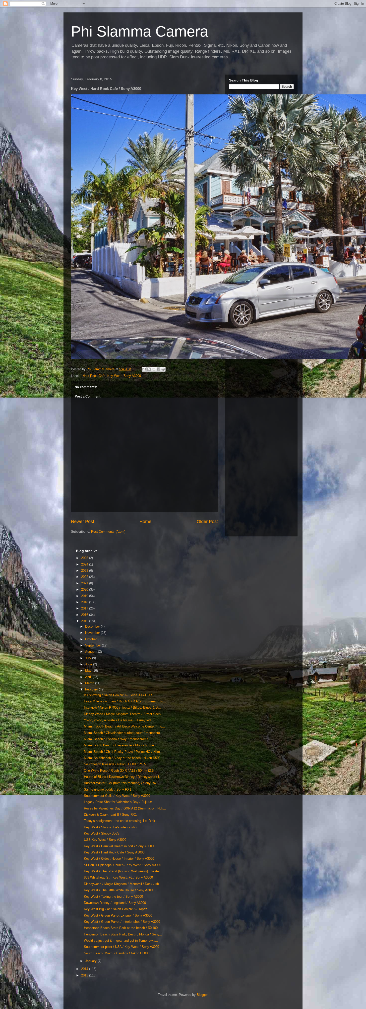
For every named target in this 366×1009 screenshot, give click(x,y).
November (93, 633)
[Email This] (144, 369)
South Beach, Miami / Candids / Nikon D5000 (116, 953)
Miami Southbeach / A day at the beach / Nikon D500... (123, 758)
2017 (85, 608)
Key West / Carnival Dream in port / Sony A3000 (119, 846)
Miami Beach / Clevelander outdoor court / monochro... (123, 733)
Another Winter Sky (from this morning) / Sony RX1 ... (123, 783)
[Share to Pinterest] (163, 369)
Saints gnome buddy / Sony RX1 (107, 789)
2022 (85, 577)
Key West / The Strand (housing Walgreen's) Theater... (123, 871)
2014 (85, 969)
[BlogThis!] (148, 369)
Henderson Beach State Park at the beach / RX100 (121, 928)
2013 (85, 975)
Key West (114, 376)
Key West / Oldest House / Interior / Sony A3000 (119, 858)
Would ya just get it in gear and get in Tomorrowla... (121, 940)
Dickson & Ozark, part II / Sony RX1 (110, 814)
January (91, 961)
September (93, 645)
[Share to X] (153, 369)
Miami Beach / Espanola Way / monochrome (116, 739)
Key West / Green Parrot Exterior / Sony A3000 (118, 915)
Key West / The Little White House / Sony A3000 (119, 890)
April (89, 677)
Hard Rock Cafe (93, 376)
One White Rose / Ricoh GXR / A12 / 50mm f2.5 (119, 770)
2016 (85, 615)
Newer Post (82, 521)
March (90, 683)
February (92, 689)
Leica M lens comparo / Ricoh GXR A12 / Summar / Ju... (125, 701)
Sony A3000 (132, 376)
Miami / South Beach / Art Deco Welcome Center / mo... (124, 726)
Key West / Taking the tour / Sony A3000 (113, 896)
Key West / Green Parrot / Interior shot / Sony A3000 (122, 922)
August (90, 651)
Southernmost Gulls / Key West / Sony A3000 (117, 796)
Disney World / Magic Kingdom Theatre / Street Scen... (124, 714)
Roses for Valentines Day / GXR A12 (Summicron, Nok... (125, 808)
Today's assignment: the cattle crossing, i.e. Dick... (121, 821)
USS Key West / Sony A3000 (105, 840)
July (88, 658)
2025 (85, 558)
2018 (85, 602)
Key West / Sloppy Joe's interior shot (110, 827)
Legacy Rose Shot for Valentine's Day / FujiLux (118, 802)
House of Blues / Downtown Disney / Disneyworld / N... (123, 777)
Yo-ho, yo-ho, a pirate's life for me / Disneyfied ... (119, 720)
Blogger (202, 995)
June (89, 664)
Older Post (207, 521)
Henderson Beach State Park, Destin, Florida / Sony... (123, 934)
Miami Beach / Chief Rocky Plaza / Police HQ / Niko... (123, 752)
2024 (85, 564)
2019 (85, 596)
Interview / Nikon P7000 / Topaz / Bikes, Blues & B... (122, 707)
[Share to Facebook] (158, 369)
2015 (85, 621)
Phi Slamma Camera (139, 31)
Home (145, 521)
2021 (85, 583)
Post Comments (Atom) (108, 531)
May (88, 670)
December (93, 626)
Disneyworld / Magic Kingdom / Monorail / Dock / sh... (123, 884)
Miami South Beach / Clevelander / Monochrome (119, 745)
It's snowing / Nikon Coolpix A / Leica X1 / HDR (118, 695)
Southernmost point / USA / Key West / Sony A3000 (121, 947)
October (91, 639)
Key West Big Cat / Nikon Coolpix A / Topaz (115, 909)
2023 (85, 570)
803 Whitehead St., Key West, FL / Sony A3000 (118, 877)
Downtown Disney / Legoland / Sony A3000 (115, 903)
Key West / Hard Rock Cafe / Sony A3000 (114, 852)
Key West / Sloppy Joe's (102, 833)
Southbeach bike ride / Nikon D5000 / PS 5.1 (116, 764)
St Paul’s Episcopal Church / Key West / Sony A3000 (122, 865)
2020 (85, 589)
